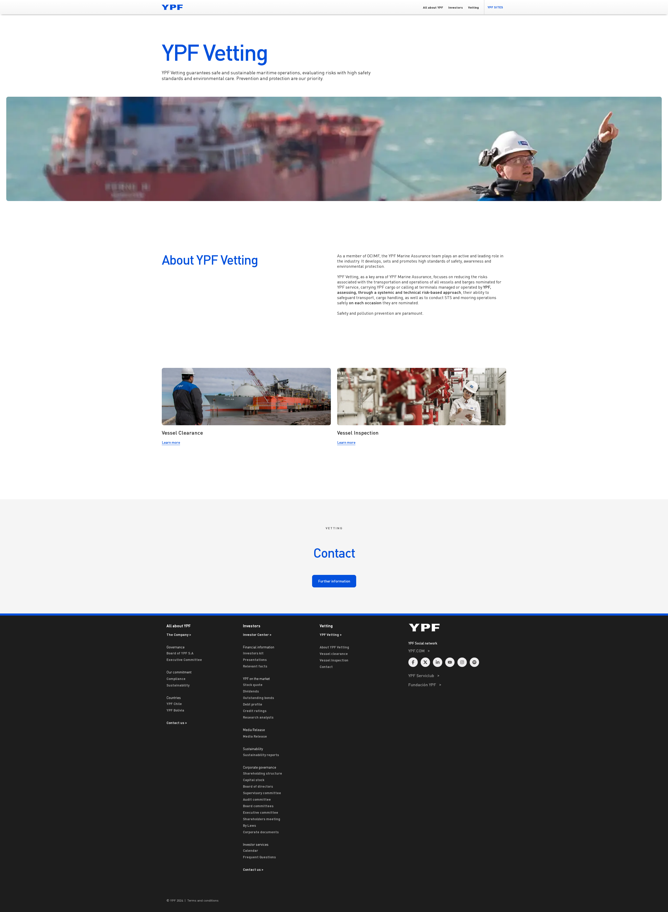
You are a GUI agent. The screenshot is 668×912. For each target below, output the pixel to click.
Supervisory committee (262, 793)
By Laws (249, 825)
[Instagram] (462, 662)
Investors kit (253, 653)
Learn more (171, 443)
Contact (326, 667)
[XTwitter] (425, 662)
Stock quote (253, 685)
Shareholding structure (262, 773)
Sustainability (177, 685)
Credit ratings (254, 711)
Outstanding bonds (258, 698)
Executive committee (260, 812)
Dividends (251, 691)
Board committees (258, 806)
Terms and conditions (203, 900)
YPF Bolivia (175, 710)
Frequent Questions (259, 857)
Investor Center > (257, 635)
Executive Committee (184, 660)
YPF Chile (174, 704)
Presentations (255, 660)
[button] (495, 7)
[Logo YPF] (172, 7)
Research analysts (258, 717)
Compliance (176, 679)
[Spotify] (474, 662)
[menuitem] (457, 657)
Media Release (255, 736)
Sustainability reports (261, 755)
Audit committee (257, 799)
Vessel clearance (334, 654)
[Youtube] (450, 662)
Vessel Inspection (334, 660)
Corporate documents (261, 832)
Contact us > (176, 723)
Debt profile (252, 704)
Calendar (250, 850)
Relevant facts (255, 666)
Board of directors (258, 786)
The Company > (178, 635)
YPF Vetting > (331, 635)
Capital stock (253, 780)
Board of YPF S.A (179, 653)
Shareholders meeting (261, 819)
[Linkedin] (437, 662)
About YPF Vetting (334, 647)
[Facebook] (413, 662)
